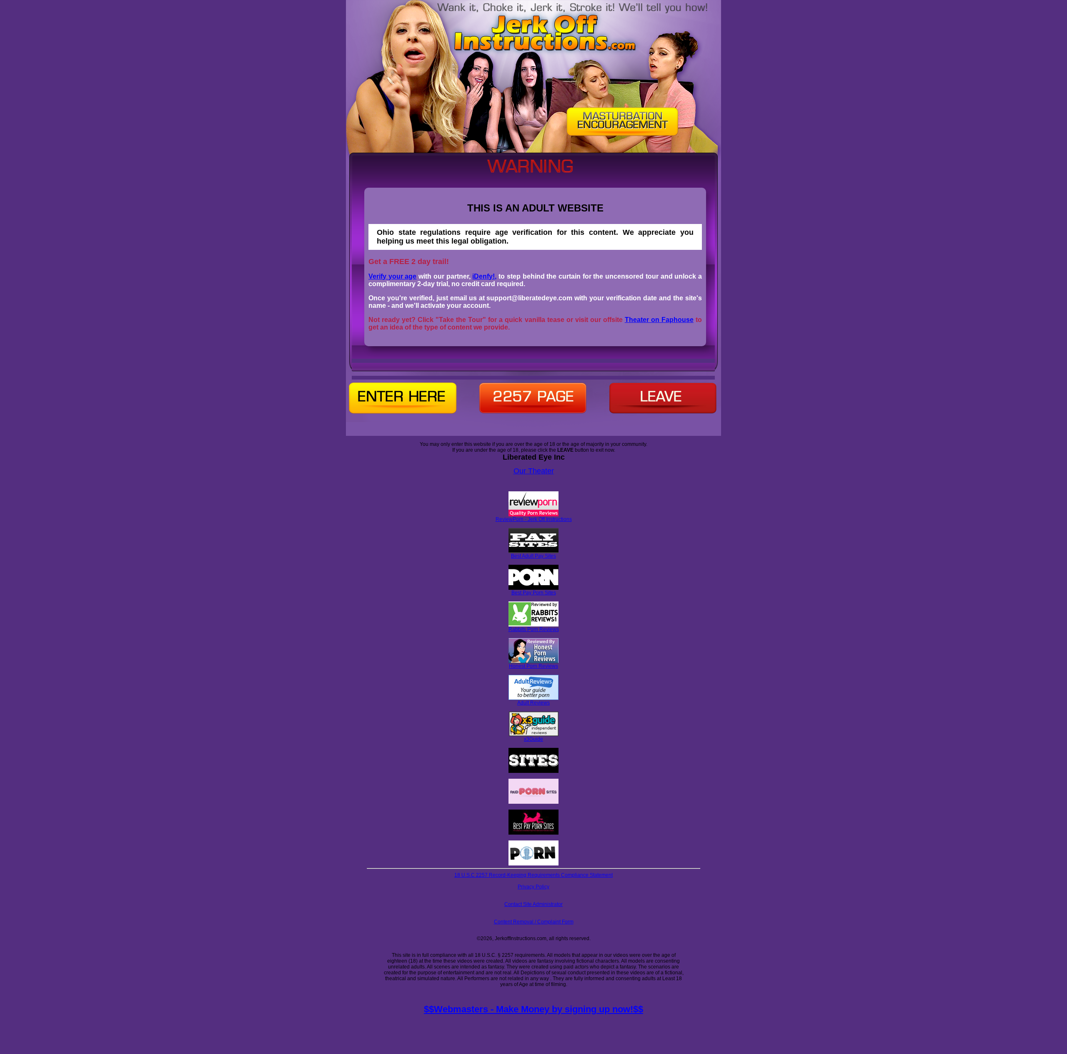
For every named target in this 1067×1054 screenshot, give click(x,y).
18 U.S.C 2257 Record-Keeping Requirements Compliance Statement (533, 875)
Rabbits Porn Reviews (533, 629)
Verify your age (392, 276)
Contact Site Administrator (533, 904)
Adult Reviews (533, 703)
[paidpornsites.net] (533, 802)
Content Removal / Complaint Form (534, 922)
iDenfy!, (484, 276)
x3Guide (533, 739)
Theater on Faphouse (659, 319)
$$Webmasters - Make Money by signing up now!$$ (533, 1009)
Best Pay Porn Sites (533, 593)
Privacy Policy (533, 887)
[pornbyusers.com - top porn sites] (533, 864)
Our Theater (533, 471)
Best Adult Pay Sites (533, 556)
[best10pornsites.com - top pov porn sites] (533, 771)
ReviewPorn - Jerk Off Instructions (534, 519)
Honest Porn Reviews (533, 666)
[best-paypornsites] (533, 833)
